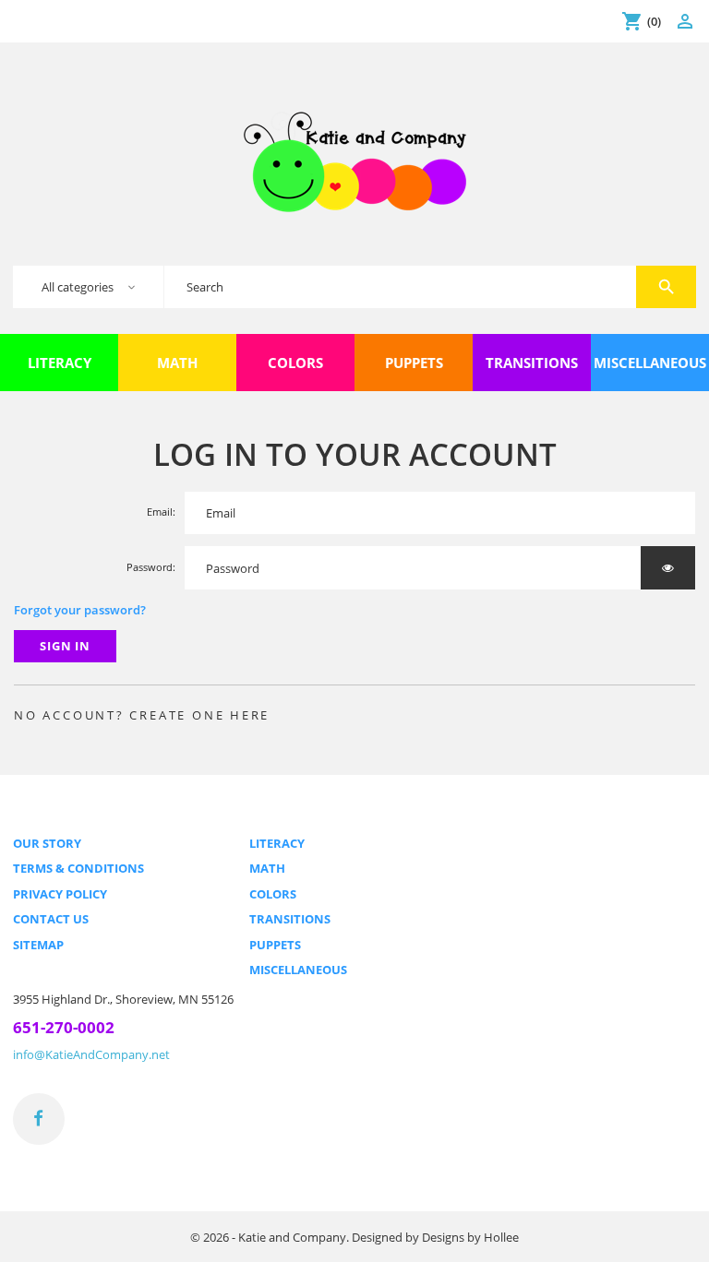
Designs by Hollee (470, 1237)
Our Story (47, 843)
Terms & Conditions (78, 868)
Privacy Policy (60, 894)
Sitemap (38, 944)
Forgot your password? (80, 609)
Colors (272, 894)
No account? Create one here (142, 715)
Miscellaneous (298, 969)
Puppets (275, 944)
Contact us (51, 919)
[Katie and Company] (355, 160)
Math (267, 868)
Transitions (289, 919)
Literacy (277, 843)
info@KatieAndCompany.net (91, 1054)
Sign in (65, 645)
